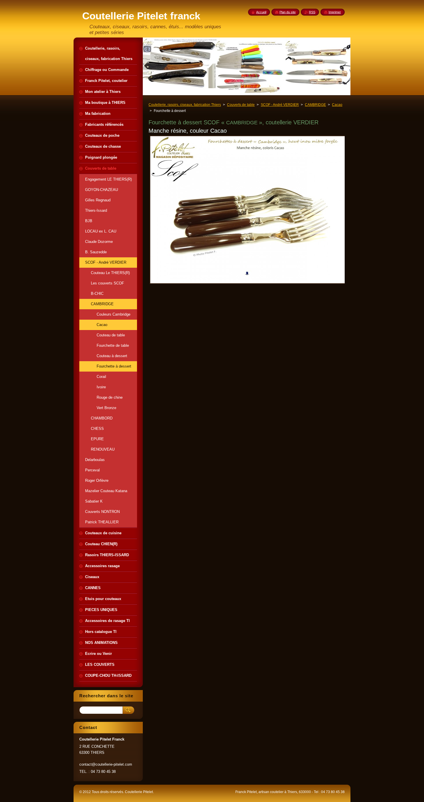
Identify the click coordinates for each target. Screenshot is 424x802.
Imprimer (335, 12)
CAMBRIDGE (315, 104)
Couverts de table (241, 104)
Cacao (337, 104)
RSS (312, 12)
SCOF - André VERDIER (280, 104)
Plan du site (287, 12)
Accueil (261, 12)
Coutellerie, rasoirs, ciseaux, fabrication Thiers (185, 104)
